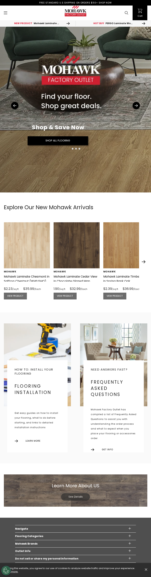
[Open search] (126, 13)
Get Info (107, 449)
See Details (76, 497)
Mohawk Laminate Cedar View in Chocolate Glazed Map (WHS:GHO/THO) (75, 281)
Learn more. (11, 571)
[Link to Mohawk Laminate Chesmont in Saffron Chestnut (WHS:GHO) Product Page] (27, 245)
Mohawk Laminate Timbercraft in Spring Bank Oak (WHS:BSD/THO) (125, 281)
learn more (33, 440)
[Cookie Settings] (6, 570)
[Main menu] (5, 13)
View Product (15, 295)
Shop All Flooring (57, 140)
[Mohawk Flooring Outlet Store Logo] (75, 11)
